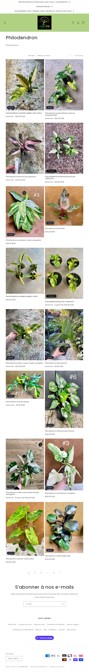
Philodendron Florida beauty (17, 402)
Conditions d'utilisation (56, 624)
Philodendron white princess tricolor (60, 431)
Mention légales (73, 624)
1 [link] (28, 572)
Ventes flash (71, 630)
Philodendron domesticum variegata (60, 493)
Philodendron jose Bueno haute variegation (23, 240)
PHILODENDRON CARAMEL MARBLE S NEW (22, 297)
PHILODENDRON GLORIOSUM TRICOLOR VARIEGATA (60, 178)
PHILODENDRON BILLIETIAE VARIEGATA (59, 302)
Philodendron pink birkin (55, 228)
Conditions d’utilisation (56, 666)
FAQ (45, 630)
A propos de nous (25, 624)
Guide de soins (39, 624)
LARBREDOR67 (24, 666)
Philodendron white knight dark (57, 556)
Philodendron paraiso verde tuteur (20, 559)
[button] (4, 22)
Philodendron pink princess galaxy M (21, 177)
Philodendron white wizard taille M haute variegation (22, 494)
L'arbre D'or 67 (15, 666)
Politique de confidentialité (23, 630)
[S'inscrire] (62, 604)
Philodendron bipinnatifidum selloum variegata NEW (60, 114)
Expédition (53, 630)
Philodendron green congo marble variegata (24, 363)
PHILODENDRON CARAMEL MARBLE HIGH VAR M (24, 113)
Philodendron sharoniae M (56, 363)
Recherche (12, 624)
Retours (38, 630)
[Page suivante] (60, 572)
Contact (62, 630)
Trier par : (31, 55)
